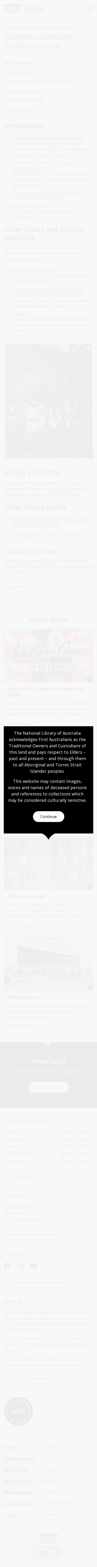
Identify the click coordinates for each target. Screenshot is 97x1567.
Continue (48, 816)
